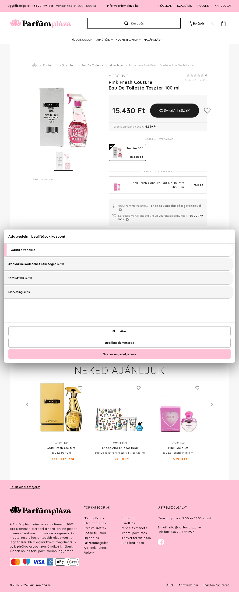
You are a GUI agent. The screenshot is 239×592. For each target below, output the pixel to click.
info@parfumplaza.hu (123, 5)
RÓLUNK (203, 5)
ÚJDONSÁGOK (82, 39)
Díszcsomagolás (96, 543)
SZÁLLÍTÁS (184, 5)
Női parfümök (94, 518)
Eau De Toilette (92, 65)
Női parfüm (68, 65)
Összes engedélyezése (119, 354)
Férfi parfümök (95, 523)
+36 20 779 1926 (182, 532)
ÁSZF (170, 585)
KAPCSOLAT (223, 5)
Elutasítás (119, 331)
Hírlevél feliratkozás (136, 538)
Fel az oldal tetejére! (25, 487)
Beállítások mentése (119, 342)
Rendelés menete (134, 528)
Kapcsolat (128, 518)
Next (211, 404)
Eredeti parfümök (134, 533)
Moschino (116, 65)
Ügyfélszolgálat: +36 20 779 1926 (52, 5)
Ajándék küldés (95, 547)
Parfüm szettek (95, 528)
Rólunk (89, 552)
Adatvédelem (188, 585)
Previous (27, 404)
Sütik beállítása (132, 543)
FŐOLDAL (165, 5)
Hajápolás (91, 538)
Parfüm (48, 65)
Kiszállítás (128, 523)
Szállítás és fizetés (216, 585)
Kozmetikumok (95, 533)
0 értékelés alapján (196, 80)
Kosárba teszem (174, 110)
